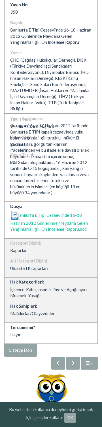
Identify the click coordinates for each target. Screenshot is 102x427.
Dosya (16, 206)
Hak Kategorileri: (27, 281)
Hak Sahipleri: (23, 306)
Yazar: (16, 52)
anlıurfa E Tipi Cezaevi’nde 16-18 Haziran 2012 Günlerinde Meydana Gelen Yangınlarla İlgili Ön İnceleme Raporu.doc (49, 222)
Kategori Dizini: (25, 242)
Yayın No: (19, 4)
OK (70, 417)
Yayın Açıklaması (26, 118)
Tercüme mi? (22, 327)
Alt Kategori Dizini (28, 260)
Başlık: (16, 22)
